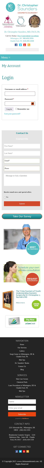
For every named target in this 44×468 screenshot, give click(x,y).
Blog (22, 369)
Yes (7, 197)
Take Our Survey (22, 216)
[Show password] (32, 103)
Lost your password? (12, 114)
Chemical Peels (22, 382)
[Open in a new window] (22, 21)
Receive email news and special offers (17, 192)
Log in (9, 109)
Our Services (22, 348)
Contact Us (22, 366)
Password (13, 99)
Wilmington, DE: (16, 38)
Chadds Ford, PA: (16, 41)
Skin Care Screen (22, 379)
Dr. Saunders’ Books (22, 363)
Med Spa (22, 360)
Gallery (22, 351)
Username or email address (20, 89)
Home (22, 344)
